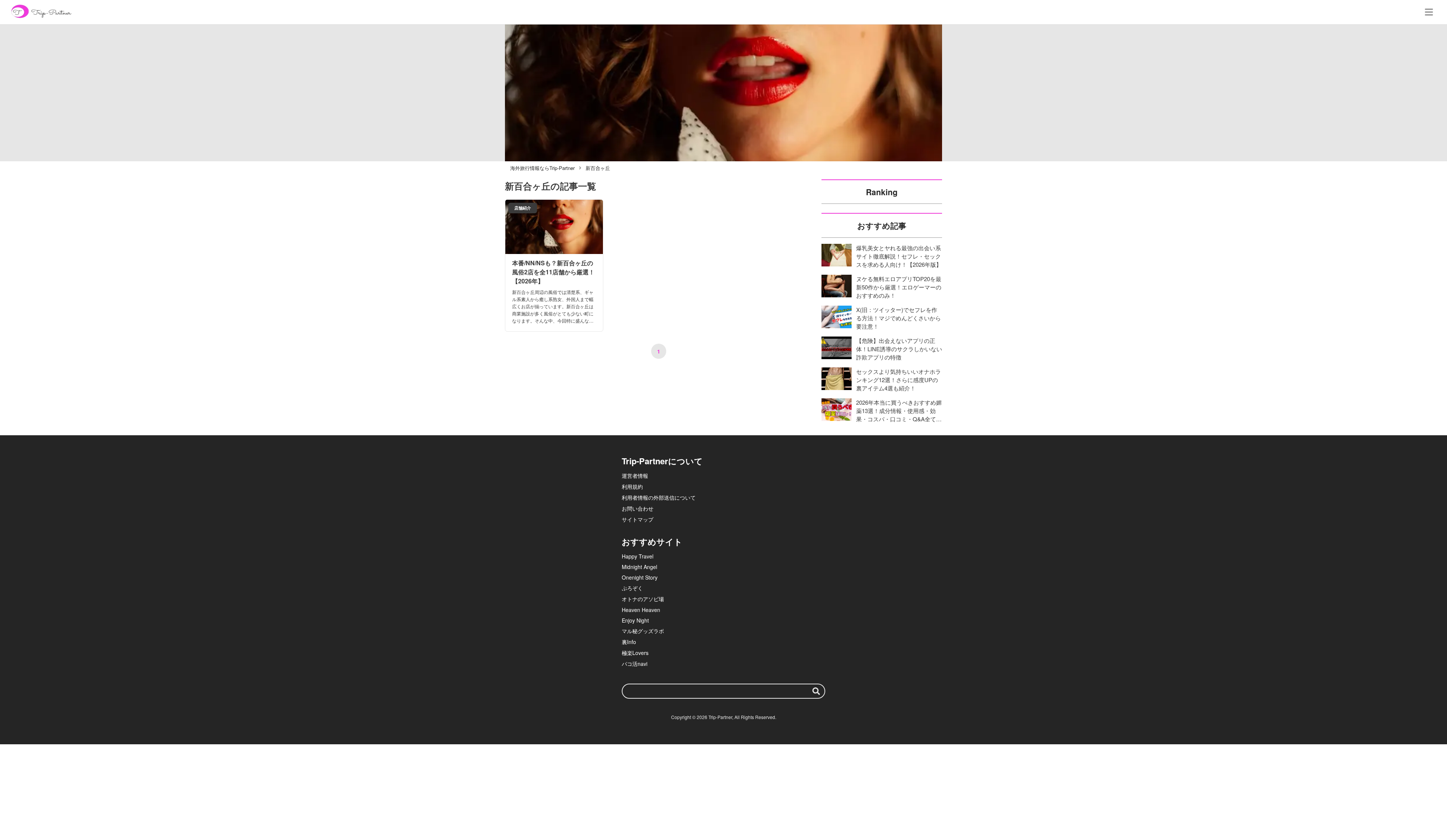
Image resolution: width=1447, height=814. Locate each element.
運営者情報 (635, 475)
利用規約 (632, 486)
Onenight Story (640, 577)
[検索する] (816, 691)
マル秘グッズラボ (643, 631)
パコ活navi (634, 663)
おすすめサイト (652, 542)
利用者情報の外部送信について (659, 497)
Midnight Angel (639, 567)
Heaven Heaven (641, 610)
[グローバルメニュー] (1429, 12)
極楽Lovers (635, 652)
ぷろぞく (632, 588)
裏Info (629, 642)
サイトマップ (637, 519)
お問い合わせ (637, 508)
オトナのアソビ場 (643, 599)
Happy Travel (637, 556)
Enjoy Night (635, 620)
